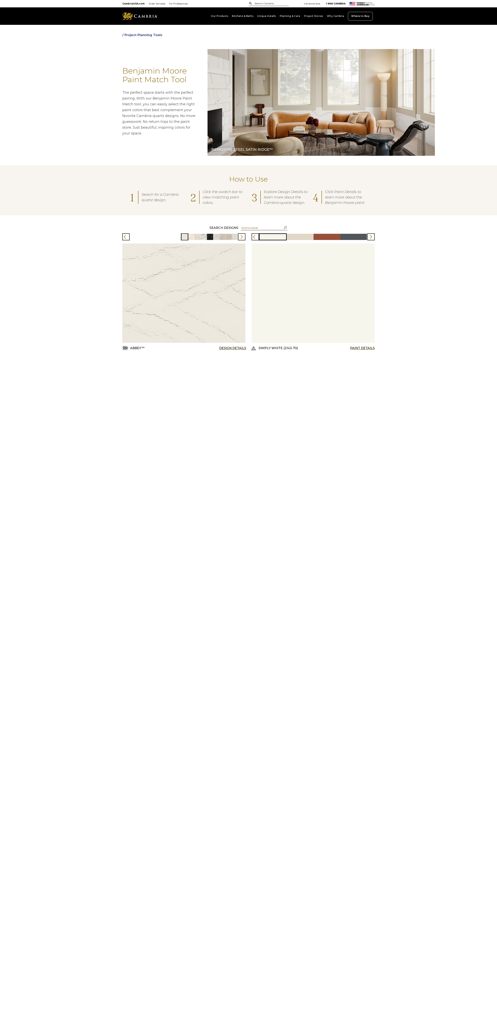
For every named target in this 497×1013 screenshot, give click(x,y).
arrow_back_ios (126, 237)
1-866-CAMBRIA (336, 3)
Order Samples (157, 3)
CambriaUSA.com (133, 3)
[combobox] (273, 4)
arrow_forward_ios (241, 237)
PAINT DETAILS (362, 348)
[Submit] (250, 3)
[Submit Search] (250, 3)
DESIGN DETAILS (232, 348)
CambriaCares (312, 3)
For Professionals (178, 3)
